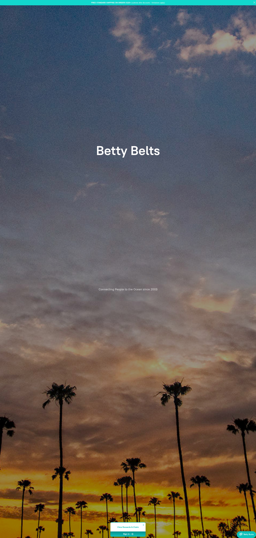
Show (246, 534)
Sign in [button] (126, 534)
